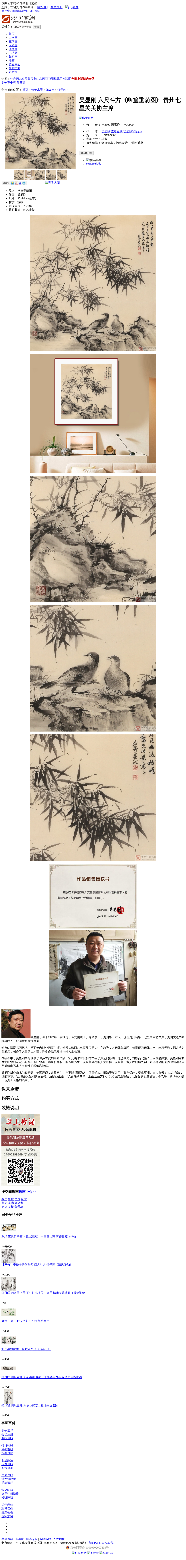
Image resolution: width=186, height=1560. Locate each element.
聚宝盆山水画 (36, 78)
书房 (17, 1199)
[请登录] (42, 7)
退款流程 (7, 1482)
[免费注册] (56, 7)
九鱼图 (23, 78)
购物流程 (7, 1430)
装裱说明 (7, 1438)
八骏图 (66, 78)
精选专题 (88, 78)
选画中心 (14, 64)
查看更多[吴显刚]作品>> (126, 131)
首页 (12, 33)
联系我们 (7, 1508)
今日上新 (77, 78)
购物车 (17, 11)
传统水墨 (37, 89)
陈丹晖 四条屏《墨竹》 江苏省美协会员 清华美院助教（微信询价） (44, 1292)
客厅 (4, 1199)
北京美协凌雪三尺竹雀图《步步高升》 (26, 1349)
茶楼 (11, 1206)
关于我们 (7, 1504)
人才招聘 (59, 1539)
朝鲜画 (13, 56)
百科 (37, 11)
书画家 (19, 1539)
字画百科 (7, 1539)
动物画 (13, 49)
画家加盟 (7, 1516)
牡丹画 (14, 78)
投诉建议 (7, 1497)
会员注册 (7, 1434)
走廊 (11, 1202)
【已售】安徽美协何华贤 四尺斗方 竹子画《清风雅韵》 (37, 1264)
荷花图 (49, 78)
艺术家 (13, 72)
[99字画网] (18, 23)
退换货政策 (8, 1478)
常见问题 (7, 1490)
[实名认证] (107, 1553)
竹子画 (61, 89)
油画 (12, 60)
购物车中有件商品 (13, 82)
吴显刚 (106, 131)
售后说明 (7, 1475)
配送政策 (7, 1460)
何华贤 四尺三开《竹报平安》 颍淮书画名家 (29, 1405)
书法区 (13, 52)
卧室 (24, 1199)
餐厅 (11, 1199)
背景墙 (19, 1206)
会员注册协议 (10, 1493)
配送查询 (7, 1468)
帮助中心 (27, 11)
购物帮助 (45, 1539)
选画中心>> (28, 1192)
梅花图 (58, 78)
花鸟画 (13, 41)
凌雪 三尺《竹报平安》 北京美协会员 (25, 1321)
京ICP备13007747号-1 (102, 1542)
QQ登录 (73, 7)
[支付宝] (93, 1553)
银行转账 (7, 1445)
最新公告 (7, 1512)
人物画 (13, 45)
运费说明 (7, 1464)
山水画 (13, 37)
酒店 (4, 1206)
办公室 (19, 1202)
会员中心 (7, 11)
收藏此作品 (93, 163)
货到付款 (7, 1453)
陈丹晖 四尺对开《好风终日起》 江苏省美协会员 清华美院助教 (41, 1377)
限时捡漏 (14, 68)
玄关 (4, 1202)
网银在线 (7, 1449)
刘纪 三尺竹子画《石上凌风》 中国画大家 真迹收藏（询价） (40, 1236)
